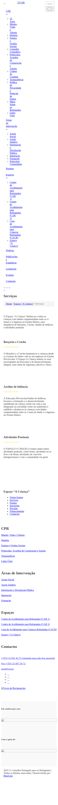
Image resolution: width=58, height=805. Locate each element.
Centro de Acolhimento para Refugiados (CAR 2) (25, 624)
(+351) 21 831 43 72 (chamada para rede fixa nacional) (28, 658)
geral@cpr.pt (7, 669)
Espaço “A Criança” (24, 303)
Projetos (9, 168)
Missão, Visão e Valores (13, 535)
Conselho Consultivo (15, 50)
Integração (15, 156)
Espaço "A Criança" (11, 634)
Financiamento (17, 511)
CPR (8, 11)
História (13, 35)
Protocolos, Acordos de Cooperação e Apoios (15, 61)
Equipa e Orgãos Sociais (13, 42)
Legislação (9, 269)
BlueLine (8, 776)
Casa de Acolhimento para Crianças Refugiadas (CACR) (29, 629)
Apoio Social (13, 135)
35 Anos (12, 20)
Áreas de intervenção (9, 123)
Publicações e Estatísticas (9, 259)
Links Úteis (12, 114)
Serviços (14, 500)
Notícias (9, 250)
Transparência (16, 79)
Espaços (9, 174)
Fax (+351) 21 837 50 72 (13, 663)
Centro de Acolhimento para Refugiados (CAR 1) (25, 619)
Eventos (9, 275)
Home (9, 303)
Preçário (14, 508)
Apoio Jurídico (13, 140)
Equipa (13, 503)
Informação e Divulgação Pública (15, 148)
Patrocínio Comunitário (16, 162)
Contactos (9, 281)
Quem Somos (16, 497)
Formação (14, 158)
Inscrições (14, 505)
